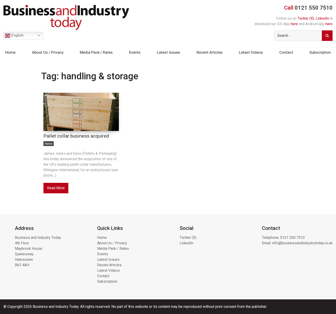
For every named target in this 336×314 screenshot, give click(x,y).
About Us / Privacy (48, 52)
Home (10, 52)
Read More (56, 188)
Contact (286, 52)
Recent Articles (210, 52)
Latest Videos (251, 52)
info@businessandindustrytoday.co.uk (302, 243)
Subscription (320, 52)
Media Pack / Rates (96, 52)
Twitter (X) (305, 18)
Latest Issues (168, 52)
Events (135, 52)
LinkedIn (322, 18)
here (294, 24)
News (48, 143)
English (17, 35)
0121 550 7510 (292, 237)
